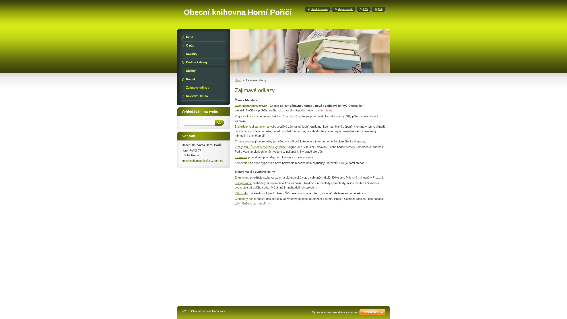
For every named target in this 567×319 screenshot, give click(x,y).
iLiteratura (241, 157)
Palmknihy (241, 193)
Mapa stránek (345, 9)
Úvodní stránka (319, 9)
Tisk (380, 9)
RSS (365, 9)
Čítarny (239, 141)
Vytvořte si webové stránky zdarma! (335, 312)
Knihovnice (242, 163)
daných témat (324, 110)
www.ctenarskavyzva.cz (251, 105)
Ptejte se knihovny (247, 116)
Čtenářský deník (245, 198)
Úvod (238, 80)
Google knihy (243, 183)
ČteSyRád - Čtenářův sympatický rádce (260, 147)
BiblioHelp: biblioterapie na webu (255, 126)
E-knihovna (242, 177)
